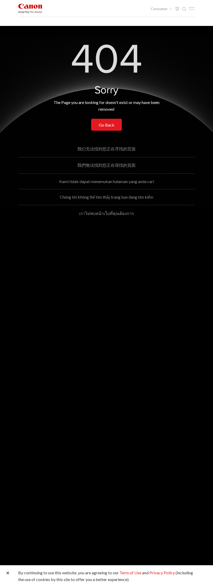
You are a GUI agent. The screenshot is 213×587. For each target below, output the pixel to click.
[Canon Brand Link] (30, 8)
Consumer (159, 9)
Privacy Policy (162, 572)
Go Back (106, 124)
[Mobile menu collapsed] (192, 8)
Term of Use (130, 572)
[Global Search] (184, 9)
